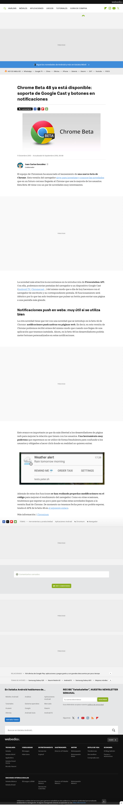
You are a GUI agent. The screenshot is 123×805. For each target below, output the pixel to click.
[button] (36, 164)
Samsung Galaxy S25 (36, 680)
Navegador (93, 521)
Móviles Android (12, 696)
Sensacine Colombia (42, 787)
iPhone (65, 71)
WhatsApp (28, 71)
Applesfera (10, 758)
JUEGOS (49, 8)
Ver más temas (12, 719)
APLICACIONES (36, 8)
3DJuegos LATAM (28, 781)
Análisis (28, 696)
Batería (74, 71)
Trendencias (92, 751)
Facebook (35, 109)
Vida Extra (26, 754)
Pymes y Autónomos (108, 755)
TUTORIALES (61, 8)
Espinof (41, 754)
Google (28, 708)
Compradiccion (93, 758)
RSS (92, 717)
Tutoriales (9, 703)
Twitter (118, 8)
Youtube (114, 8)
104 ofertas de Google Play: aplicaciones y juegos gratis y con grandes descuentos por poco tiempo (62, 673)
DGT (90, 71)
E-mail (46, 109)
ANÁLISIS (12, 8)
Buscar (113, 730)
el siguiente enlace (58, 508)
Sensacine (42, 751)
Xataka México (11, 781)
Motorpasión (76, 751)
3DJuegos (25, 751)
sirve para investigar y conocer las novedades (80, 177)
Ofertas (56, 71)
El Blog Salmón (109, 751)
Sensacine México (42, 782)
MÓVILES (23, 8)
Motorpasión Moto (76, 755)
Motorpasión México (76, 782)
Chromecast (37, 289)
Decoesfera (92, 754)
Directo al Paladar (61, 751)
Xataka (8, 751)
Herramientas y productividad (41, 521)
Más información (79, 802)
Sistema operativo (32, 703)
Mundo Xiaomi (11, 766)
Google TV (39, 71)
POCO (107, 71)
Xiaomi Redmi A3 (54, 680)
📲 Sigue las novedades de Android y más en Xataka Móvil (60, 64)
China (48, 71)
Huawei (8, 708)
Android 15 (68, 680)
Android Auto (30, 713)
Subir (111, 740)
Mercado (47, 703)
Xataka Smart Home (11, 762)
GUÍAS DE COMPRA (78, 8)
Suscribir (103, 699)
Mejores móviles (101, 680)
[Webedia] (117, 1)
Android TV (24, 289)
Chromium (43, 514)
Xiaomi (83, 71)
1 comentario (26, 109)
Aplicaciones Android (63, 521)
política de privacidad (96, 704)
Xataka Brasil (10, 785)
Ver (62, 586)
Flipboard (105, 8)
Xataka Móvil (10, 754)
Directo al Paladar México (61, 782)
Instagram (109, 8)
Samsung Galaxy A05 (84, 680)
